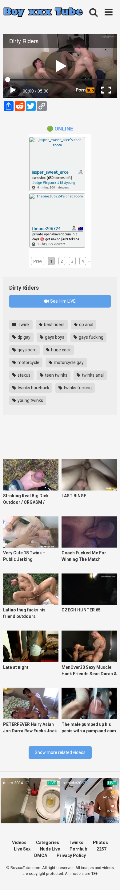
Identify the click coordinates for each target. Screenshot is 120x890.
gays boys (54, 337)
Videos (19, 842)
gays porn (27, 349)
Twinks (76, 842)
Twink (23, 324)
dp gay (23, 337)
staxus (23, 375)
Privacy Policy (71, 855)
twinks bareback (33, 387)
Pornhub (78, 849)
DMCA (40, 855)
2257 (101, 849)
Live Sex (22, 849)
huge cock (60, 349)
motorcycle (28, 362)
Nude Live (50, 849)
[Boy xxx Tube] (43, 12)
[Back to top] (108, 877)
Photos (100, 842)
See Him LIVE (62, 301)
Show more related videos (60, 752)
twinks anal (92, 375)
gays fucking (90, 337)
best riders (54, 324)
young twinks (30, 400)
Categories (47, 842)
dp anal (85, 324)
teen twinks (55, 375)
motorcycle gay (68, 362)
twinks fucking (77, 387)
